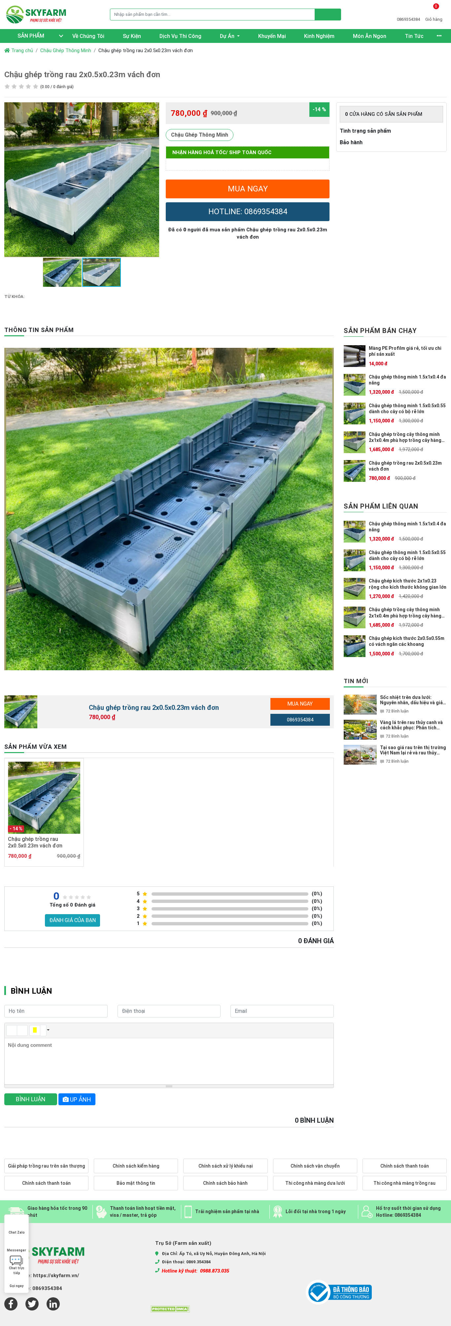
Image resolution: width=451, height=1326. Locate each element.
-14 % (319, 109)
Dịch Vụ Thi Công (180, 36)
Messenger (16, 1250)
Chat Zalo (17, 1232)
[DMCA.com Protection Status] (170, 1308)
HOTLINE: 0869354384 (247, 211)
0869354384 (300, 720)
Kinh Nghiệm (319, 36)
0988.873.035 (214, 1271)
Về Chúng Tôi (88, 36)
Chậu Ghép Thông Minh (65, 50)
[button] (153, 108)
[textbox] (169, 1061)
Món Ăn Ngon (369, 36)
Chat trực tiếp (16, 1269)
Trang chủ (21, 50)
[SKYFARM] (37, 14)
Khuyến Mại (272, 36)
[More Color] (43, 1030)
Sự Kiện (132, 36)
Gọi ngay (16, 1286)
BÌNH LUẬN (31, 1099)
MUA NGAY (248, 188)
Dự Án (228, 36)
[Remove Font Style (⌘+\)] (22, 1030)
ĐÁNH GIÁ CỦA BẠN (72, 920)
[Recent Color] (34, 1030)
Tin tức (414, 36)
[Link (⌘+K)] (11, 1030)
